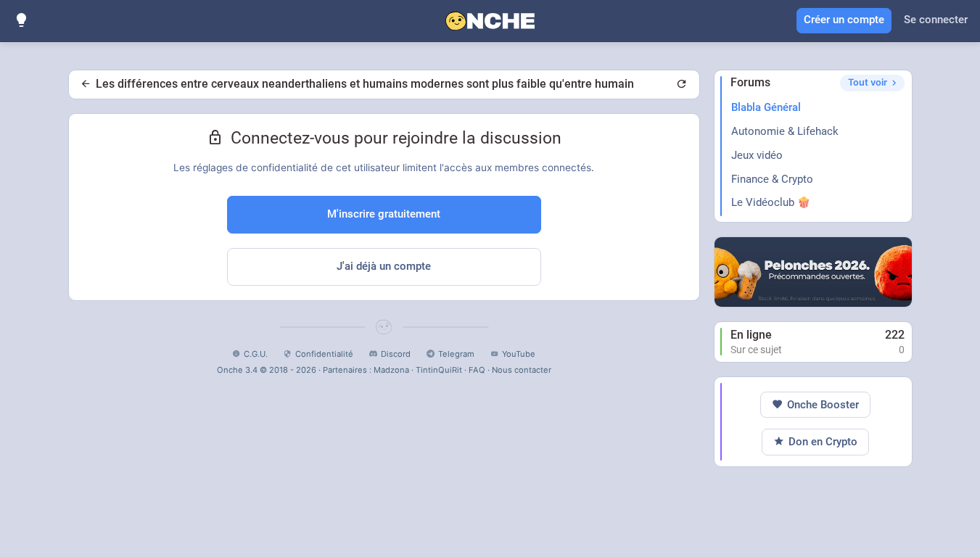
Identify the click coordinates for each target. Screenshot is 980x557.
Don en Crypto (822, 441)
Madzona (391, 370)
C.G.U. (256, 354)
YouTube (518, 354)
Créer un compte (844, 19)
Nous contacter (521, 370)
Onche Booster (823, 404)
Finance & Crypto (772, 179)
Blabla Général (766, 107)
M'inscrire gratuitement (383, 213)
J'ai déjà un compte (384, 266)
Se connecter (936, 19)
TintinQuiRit (439, 370)
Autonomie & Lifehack (785, 131)
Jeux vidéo (757, 155)
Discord (396, 354)
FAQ (477, 370)
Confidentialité (324, 354)
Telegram (456, 354)
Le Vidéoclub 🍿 (770, 202)
